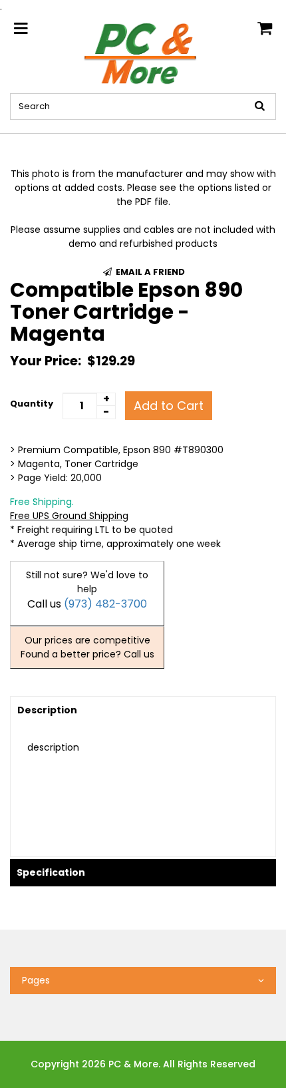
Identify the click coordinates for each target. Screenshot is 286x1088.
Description (47, 710)
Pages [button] (36, 980)
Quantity (31, 403)
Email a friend (149, 272)
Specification (51, 872)
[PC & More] (143, 52)
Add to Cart (169, 405)
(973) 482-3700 (105, 604)
